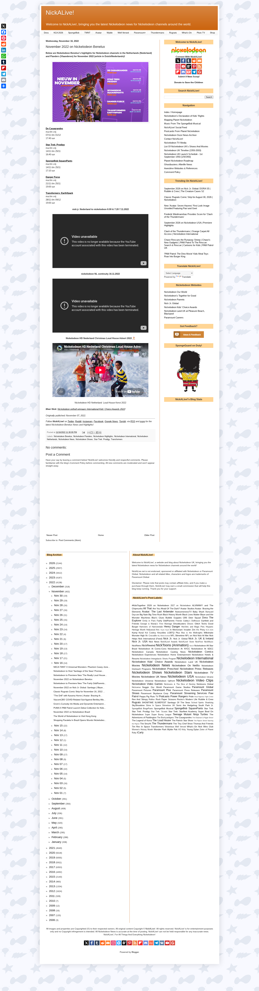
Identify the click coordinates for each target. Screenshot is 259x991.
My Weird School (164, 636)
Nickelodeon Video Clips (194, 680)
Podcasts (164, 696)
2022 (52, 582)
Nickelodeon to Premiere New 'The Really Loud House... (80, 675)
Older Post (149, 535)
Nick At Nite (203, 635)
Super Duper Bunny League (158, 715)
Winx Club (208, 726)
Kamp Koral (138, 632)
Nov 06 (58, 768)
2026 (52, 563)
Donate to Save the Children (188, 82)
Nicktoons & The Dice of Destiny (179, 684)
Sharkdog (209, 703)
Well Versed (123, 32)
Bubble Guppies (173, 617)
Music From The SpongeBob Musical (182, 123)
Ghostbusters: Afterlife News (178, 164)
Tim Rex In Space (141, 726)
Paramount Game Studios (176, 687)
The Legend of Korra (142, 720)
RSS (132, 421)
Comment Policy (172, 172)
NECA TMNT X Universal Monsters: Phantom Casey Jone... (82, 667)
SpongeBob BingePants (142, 709)
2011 (52, 896)
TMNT (87, 32)
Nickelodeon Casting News (171, 652)
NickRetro (136, 645)
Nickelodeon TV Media (175, 142)
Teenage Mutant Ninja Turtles (190, 714)
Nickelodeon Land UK (186, 662)
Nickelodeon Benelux (63, 436)
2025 (52, 567)
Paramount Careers (173, 317)
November (58, 591)
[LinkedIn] (4, 50)
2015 (52, 876)
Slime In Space (153, 705)
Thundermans (157, 32)
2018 (52, 862)
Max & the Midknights (191, 633)
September (58, 803)
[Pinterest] (4, 38)
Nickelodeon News (66, 439)
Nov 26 (58, 614)
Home (101, 535)
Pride (191, 696)
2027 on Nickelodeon (181, 605)
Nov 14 (58, 730)
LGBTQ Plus (173, 632)
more (142, 421)
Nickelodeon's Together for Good (180, 295)
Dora (46, 32)
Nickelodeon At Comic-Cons (152, 648)
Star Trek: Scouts (159, 712)
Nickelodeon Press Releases (196, 668)
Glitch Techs (201, 623)
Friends (179, 621)
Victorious (169, 726)
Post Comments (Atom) (70, 540)
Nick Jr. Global (171, 303)
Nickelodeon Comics (200, 651)
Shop (212, 32)
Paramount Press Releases (186, 690)
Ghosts (190, 624)
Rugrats (173, 32)
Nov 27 (58, 610)
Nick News (154, 641)
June (55, 817)
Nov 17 (58, 658)
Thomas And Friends (203, 723)
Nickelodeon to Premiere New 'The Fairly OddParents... (80, 683)
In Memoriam (176, 629)
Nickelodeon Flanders (82, 436)
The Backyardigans (165, 718)
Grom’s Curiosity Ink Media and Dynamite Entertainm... (80, 704)
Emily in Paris (149, 621)
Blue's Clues (158, 617)
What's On (187, 32)
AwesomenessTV (183, 611)
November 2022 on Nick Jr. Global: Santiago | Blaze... (79, 687)
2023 (52, 577)
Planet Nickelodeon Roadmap (178, 160)
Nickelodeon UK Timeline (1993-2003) (182, 150)
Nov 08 (58, 759)
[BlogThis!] (91, 432)
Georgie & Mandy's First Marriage (156, 624)
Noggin (145, 687)
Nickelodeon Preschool (165, 668)
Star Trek (208, 708)
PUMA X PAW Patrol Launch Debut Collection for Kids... (80, 708)
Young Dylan (193, 729)
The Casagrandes (183, 717)
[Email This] (88, 432)
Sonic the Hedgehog (186, 705)
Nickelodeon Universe (142, 681)
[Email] (4, 80)
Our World (156, 687)
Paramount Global (202, 687)
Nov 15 (58, 725)
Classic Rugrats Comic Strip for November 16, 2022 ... (79, 691)
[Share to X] (94, 432)
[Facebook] (4, 32)
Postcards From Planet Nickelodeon (181, 131)
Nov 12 (58, 740)
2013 (52, 886)
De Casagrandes (54, 128)
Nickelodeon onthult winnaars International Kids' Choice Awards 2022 (91, 409)
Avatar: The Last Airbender (158, 611)
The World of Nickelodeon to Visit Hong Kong (75, 716)
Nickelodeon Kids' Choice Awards (180, 307)
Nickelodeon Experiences (144, 654)
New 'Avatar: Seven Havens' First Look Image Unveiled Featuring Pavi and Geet (186, 207)
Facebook (98, 421)
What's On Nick (194, 726)
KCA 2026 (58, 32)
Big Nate (144, 614)
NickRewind (148, 645)
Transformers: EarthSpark (59, 193)
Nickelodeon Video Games (147, 684)
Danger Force (53, 177)
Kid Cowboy (150, 633)
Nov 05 (58, 773)
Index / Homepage (173, 112)
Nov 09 (58, 754)
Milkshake (208, 632)
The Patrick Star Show (182, 720)
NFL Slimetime (178, 635)
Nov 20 (58, 643)
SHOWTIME (147, 702)
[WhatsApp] (4, 56)
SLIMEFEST (160, 702)
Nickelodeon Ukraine (204, 677)
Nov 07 (58, 764)
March (56, 832)
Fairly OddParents (165, 620)
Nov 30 (58, 595)
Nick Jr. (167, 638)
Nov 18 (58, 653)
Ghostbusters (179, 623)
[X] (4, 26)
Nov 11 (58, 744)
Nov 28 (58, 605)
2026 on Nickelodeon (158, 605)
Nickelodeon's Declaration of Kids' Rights (184, 116)
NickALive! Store (186, 642)
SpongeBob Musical (163, 708)
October (57, 798)
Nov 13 (58, 735)
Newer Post (51, 535)
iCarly (140, 732)
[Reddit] (4, 44)
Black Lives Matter (191, 614)
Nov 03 (58, 783)
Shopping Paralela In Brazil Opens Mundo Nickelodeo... (80, 720)
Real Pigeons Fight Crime (203, 697)
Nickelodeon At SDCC (202, 648)
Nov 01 (58, 792)
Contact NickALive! (173, 139)
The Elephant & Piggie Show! (202, 717)
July (54, 813)
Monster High (138, 635)
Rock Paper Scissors (166, 699)
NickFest (199, 642)
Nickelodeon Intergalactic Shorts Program (158, 659)
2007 (52, 915)
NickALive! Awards (169, 642)
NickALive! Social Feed (175, 127)
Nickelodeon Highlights (103, 436)
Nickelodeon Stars (178, 672)
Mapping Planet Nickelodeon (178, 120)
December (58, 586)
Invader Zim (189, 629)
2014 (52, 881)
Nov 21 (58, 638)
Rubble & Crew (205, 699)
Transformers (116, 439)
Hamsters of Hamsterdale (151, 627)
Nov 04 (58, 778)
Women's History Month (142, 730)
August (56, 808)
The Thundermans (162, 723)
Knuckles (161, 632)
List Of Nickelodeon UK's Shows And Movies (186, 146)
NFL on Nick (191, 635)
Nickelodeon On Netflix (186, 665)
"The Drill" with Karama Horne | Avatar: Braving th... (78, 695)
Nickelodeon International (125, 436)
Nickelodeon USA (181, 676)
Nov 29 (58, 600)
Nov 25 (58, 619)
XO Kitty (182, 730)
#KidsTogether (139, 605)
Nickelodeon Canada (143, 652)
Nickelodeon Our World (175, 292)
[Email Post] (83, 432)
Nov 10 (58, 749)
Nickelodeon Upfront (165, 681)
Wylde (110, 32)
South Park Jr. (205, 705)
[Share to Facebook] (97, 432)
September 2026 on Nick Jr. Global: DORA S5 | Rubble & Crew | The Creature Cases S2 (187, 190)
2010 (52, 900)
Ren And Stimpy (140, 699)
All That (147, 608)
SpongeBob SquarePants (59, 161)
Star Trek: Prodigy (55, 144)
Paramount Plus (162, 690)
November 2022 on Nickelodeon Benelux (73, 679)
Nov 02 (58, 788)
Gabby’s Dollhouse (191, 621)
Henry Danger (172, 626)
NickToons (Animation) (172, 645)
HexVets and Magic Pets (193, 627)
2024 (52, 572)
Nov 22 (58, 634)
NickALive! (60, 12)
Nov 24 (58, 624)
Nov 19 (58, 648)
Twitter (71, 421)
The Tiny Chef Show (183, 723)
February (57, 837)
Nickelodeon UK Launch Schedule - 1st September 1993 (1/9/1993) (183, 155)
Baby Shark (198, 611)
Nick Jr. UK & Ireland (200, 638)
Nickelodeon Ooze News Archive (180, 135)
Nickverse (136, 687)
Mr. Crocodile (151, 636)
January (57, 841)
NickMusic (208, 642)
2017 (52, 867)
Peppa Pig (144, 696)
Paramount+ (140, 32)
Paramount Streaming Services (188, 693)
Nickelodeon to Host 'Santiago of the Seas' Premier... (79, 671)
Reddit (78, 421)
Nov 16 (58, 662)
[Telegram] (4, 74)
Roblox (152, 699)
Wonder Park (160, 729)
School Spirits (197, 703)
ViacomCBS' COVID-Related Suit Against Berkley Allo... (80, 699)
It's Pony (200, 629)
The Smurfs (145, 723)
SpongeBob (73, 32)
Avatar (98, 32)
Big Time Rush (155, 614)
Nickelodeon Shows (84, 439)
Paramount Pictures (141, 690)
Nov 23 (58, 629)
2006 (52, 919)
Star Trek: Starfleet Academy (182, 711)
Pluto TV (201, 32)
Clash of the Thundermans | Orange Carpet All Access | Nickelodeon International (186, 232)
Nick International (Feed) (150, 638)
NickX (191, 646)
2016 (52, 871)
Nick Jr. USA (140, 641)
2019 (52, 857)
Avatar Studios (187, 608)
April (55, 827)
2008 (52, 910)
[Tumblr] (4, 62)
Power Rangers (179, 696)
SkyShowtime (138, 705)
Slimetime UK (168, 705)
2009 (52, 905)
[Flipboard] (4, 68)
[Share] (4, 86)
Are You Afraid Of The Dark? (166, 608)
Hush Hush (165, 630)
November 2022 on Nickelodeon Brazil (72, 712)
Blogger (135, 952)
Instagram (87, 421)
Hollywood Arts (152, 630)
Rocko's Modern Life (187, 699)
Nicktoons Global (205, 684)
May (54, 822)
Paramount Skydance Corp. (155, 693)
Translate (186, 277)
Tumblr (122, 421)
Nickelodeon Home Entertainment (174, 654)
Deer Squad (195, 617)
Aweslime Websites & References (181, 168)
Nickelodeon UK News (154, 676)
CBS (185, 617)
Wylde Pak (172, 729)
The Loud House (161, 720)
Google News (111, 421)
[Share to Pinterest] (100, 432)
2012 (52, 891)
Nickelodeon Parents (174, 299)
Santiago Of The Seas (178, 702)
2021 (52, 847)
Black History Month (172, 614)
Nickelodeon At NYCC (179, 648)
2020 (52, 852)
